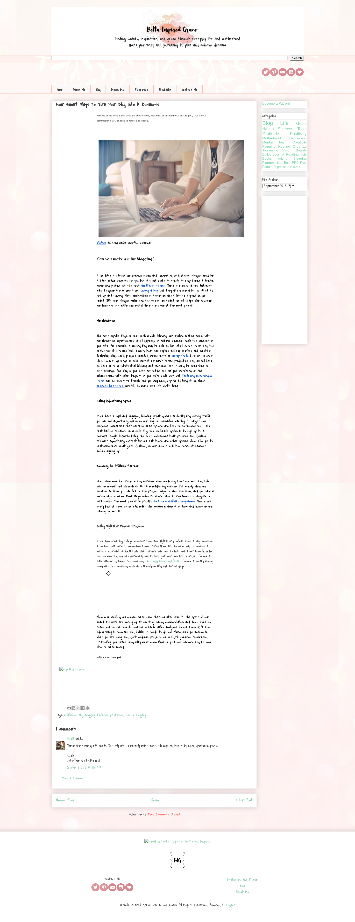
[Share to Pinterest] (87, 708)
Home (60, 89)
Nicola (70, 738)
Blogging (90, 715)
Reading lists (296, 154)
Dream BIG (117, 89)
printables (116, 715)
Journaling (270, 150)
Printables (165, 89)
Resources (141, 89)
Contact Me (189, 89)
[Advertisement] (284, 268)
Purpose (295, 166)
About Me (79, 89)
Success (285, 129)
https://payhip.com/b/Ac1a (163, 561)
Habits (268, 129)
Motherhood (271, 138)
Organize (300, 146)
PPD (295, 162)
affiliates (70, 715)
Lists (279, 162)
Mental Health (275, 142)
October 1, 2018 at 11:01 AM (84, 767)
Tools (302, 129)
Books (267, 158)
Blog (98, 89)
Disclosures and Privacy (242, 879)
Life (284, 123)
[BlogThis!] (73, 708)
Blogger (230, 905)
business (102, 715)
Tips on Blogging (135, 715)
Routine (284, 146)
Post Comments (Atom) (164, 814)
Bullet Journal (273, 154)
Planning (269, 146)
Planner (268, 162)
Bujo (287, 162)
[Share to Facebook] (82, 708)
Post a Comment (73, 778)
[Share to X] (78, 708)
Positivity (298, 133)
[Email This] (69, 708)
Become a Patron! (276, 103)
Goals (301, 123)
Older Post (244, 800)
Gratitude (270, 133)
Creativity (299, 142)
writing (282, 158)
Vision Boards (294, 150)
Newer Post (65, 800)
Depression (298, 138)
